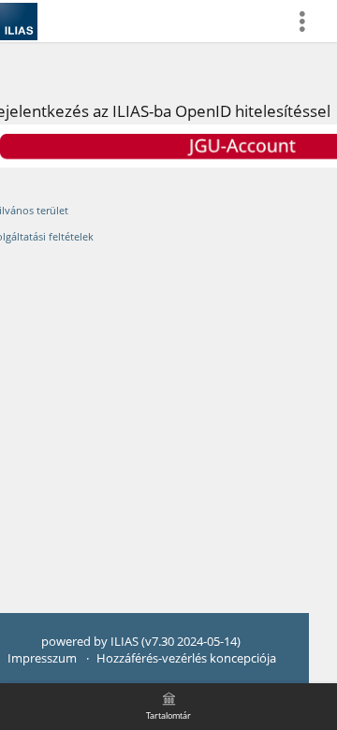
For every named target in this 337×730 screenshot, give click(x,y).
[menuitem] (310, 21)
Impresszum (42, 658)
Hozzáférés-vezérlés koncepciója (186, 658)
